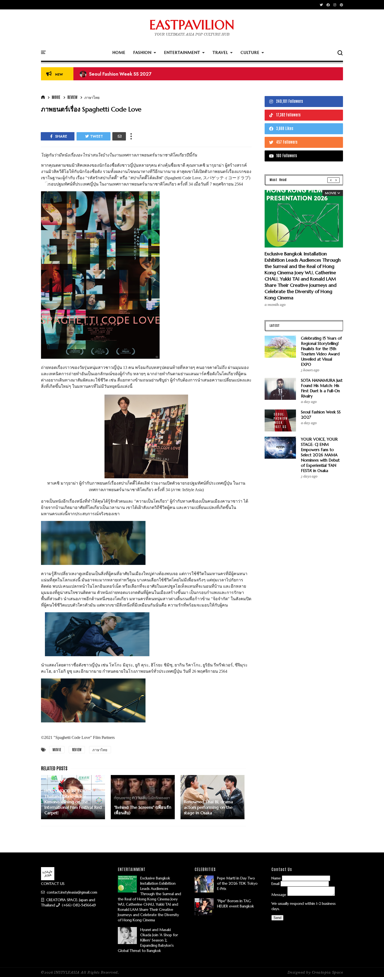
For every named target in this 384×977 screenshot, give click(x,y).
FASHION (142, 52)
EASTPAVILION (192, 25)
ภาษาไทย (92, 97)
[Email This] (119, 136)
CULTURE (250, 52)
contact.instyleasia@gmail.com (71, 892)
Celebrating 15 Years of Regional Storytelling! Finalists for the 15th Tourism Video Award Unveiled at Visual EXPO (321, 351)
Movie (56, 97)
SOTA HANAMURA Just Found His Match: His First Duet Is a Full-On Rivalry (321, 388)
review (72, 97)
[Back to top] (371, 964)
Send (277, 918)
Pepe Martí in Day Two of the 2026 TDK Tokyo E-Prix (237, 883)
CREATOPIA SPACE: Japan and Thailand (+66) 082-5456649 (68, 902)
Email (275, 883)
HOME (118, 52)
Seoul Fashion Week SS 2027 (115, 74)
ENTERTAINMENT (182, 52)
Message (278, 894)
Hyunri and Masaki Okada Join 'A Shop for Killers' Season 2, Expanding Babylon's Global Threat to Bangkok (148, 940)
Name (276, 878)
